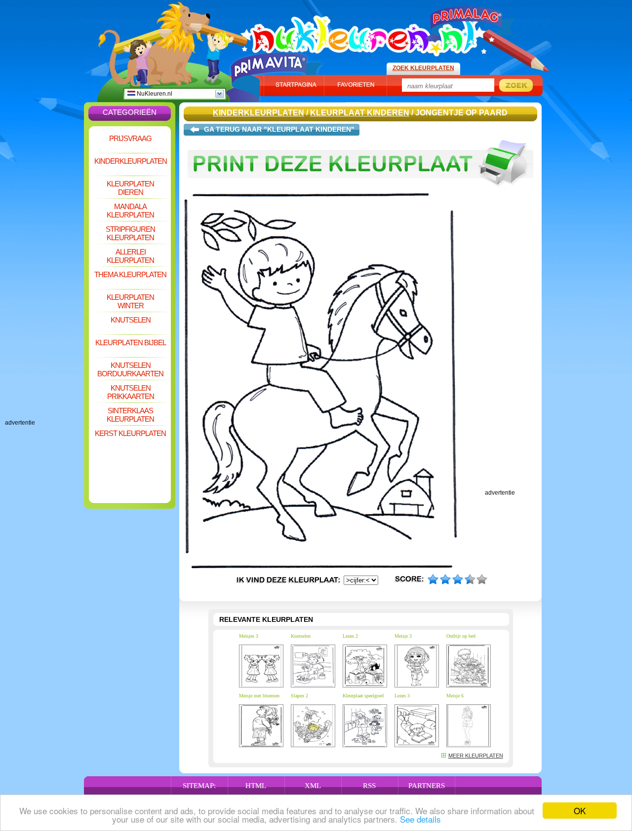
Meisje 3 (403, 636)
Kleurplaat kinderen (359, 112)
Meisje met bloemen (259, 695)
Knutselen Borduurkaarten (130, 369)
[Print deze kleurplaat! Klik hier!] (360, 191)
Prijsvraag (130, 138)
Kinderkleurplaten (130, 161)
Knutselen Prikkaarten (130, 392)
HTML (255, 786)
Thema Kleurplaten (130, 274)
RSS (369, 786)
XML (313, 786)
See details (420, 819)
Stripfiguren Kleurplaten (130, 233)
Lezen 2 (350, 636)
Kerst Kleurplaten (130, 433)
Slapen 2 (299, 695)
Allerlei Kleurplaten (130, 256)
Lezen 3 (402, 695)
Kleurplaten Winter (130, 301)
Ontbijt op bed (460, 636)
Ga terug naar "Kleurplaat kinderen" (279, 129)
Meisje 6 (455, 695)
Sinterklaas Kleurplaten (130, 414)
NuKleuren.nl (153, 93)
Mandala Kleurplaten (130, 210)
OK (580, 810)
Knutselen (131, 320)
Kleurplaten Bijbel (130, 342)
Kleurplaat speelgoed (363, 695)
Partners (426, 786)
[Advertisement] (44, 271)
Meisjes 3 (248, 636)
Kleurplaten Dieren (130, 188)
